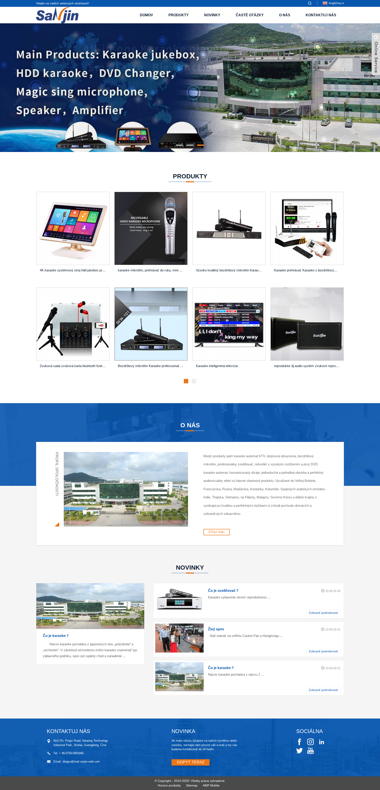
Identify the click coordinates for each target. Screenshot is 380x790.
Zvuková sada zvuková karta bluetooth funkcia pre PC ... (73, 366)
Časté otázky (250, 15)
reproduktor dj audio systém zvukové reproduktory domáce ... (308, 366)
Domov (146, 15)
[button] (39, 87)
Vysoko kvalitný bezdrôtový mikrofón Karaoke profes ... (229, 270)
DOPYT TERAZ (191, 762)
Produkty (178, 15)
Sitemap (191, 785)
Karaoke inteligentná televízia (217, 366)
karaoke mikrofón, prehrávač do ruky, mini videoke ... (151, 270)
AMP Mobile (211, 785)
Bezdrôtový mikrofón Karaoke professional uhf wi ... (151, 366)
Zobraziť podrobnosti (323, 612)
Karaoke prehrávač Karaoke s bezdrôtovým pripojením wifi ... (308, 270)
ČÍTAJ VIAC (216, 532)
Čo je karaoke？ (56, 636)
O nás (284, 15)
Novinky (212, 15)
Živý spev (216, 629)
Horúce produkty (169, 785)
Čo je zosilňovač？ (223, 590)
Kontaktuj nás (321, 15)
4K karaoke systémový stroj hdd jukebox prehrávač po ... (73, 270)
